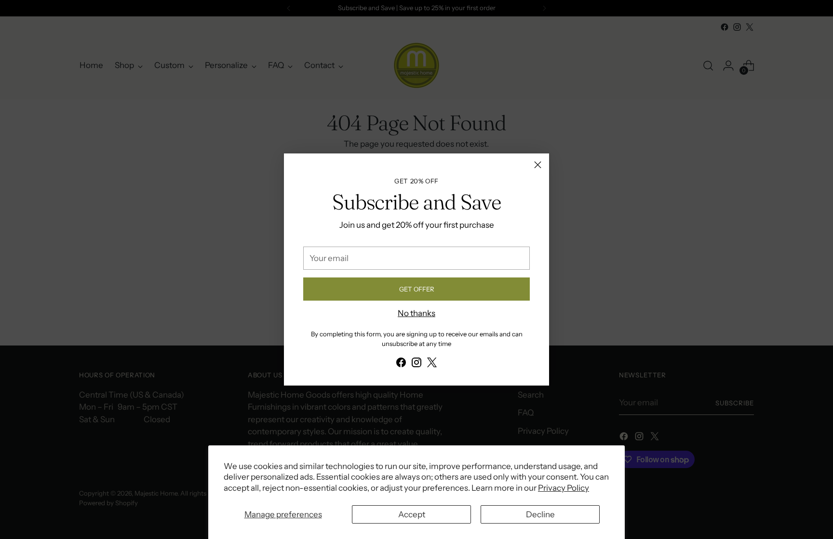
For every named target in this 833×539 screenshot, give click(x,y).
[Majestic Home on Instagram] (416, 364)
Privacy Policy (563, 488)
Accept (411, 514)
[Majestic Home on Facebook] (401, 364)
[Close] (537, 164)
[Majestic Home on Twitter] (432, 364)
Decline (540, 514)
